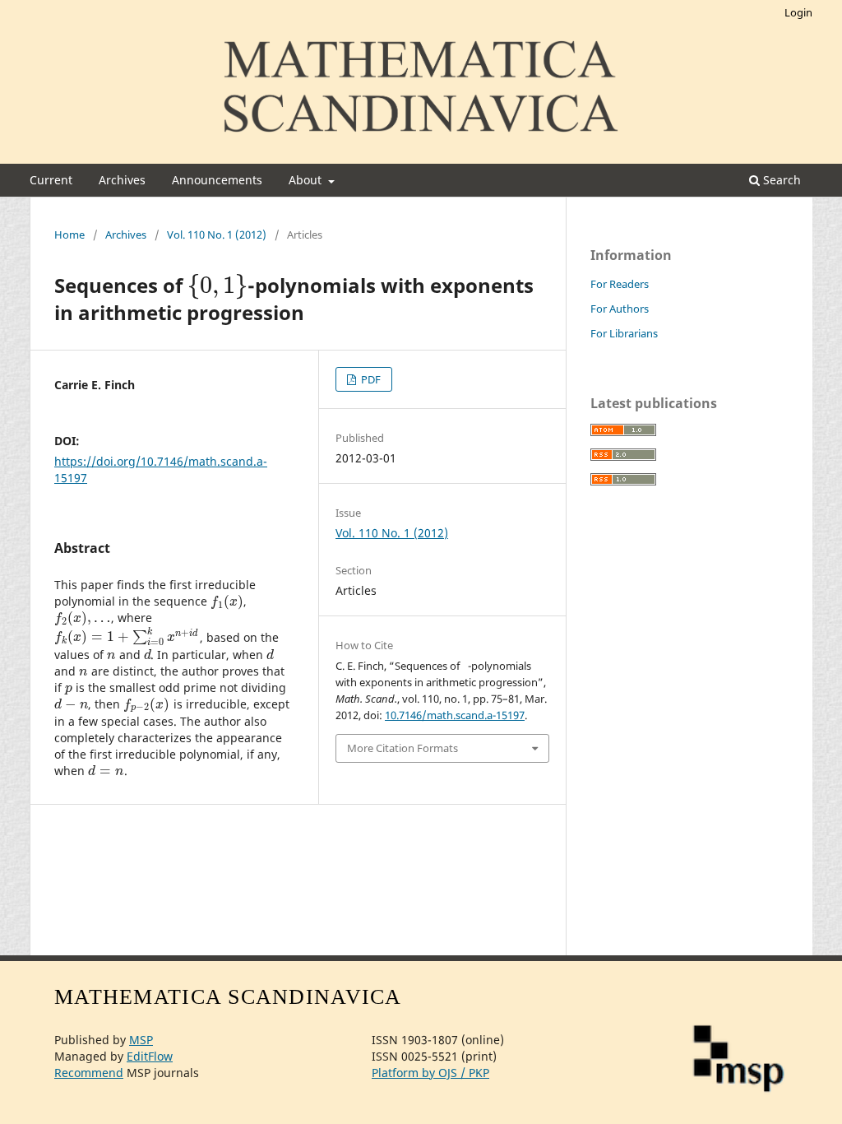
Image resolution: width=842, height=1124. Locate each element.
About (307, 180)
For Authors (619, 308)
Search (780, 180)
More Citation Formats (402, 748)
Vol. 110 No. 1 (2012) (216, 234)
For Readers (619, 283)
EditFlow (150, 1056)
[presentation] (217, 285)
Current (51, 180)
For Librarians (624, 333)
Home (69, 234)
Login (798, 12)
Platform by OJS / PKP (430, 1072)
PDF (370, 379)
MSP (141, 1039)
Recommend (88, 1072)
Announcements (217, 180)
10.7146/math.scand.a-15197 (455, 715)
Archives (122, 180)
